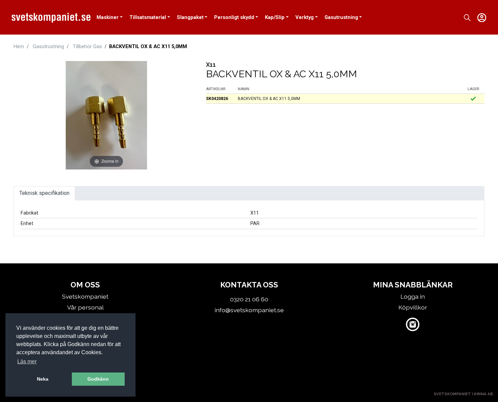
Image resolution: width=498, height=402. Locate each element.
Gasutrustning (341, 17)
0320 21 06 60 (249, 299)
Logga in (412, 296)
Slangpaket (190, 17)
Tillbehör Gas (87, 46)
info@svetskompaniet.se (249, 310)
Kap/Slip (275, 17)
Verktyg (304, 17)
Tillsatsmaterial (147, 17)
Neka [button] (42, 379)
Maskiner (108, 17)
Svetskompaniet (85, 296)
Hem (19, 46)
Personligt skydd (234, 17)
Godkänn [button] (98, 379)
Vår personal (85, 307)
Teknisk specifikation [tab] (44, 193)
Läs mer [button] (27, 361)
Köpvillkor (412, 307)
